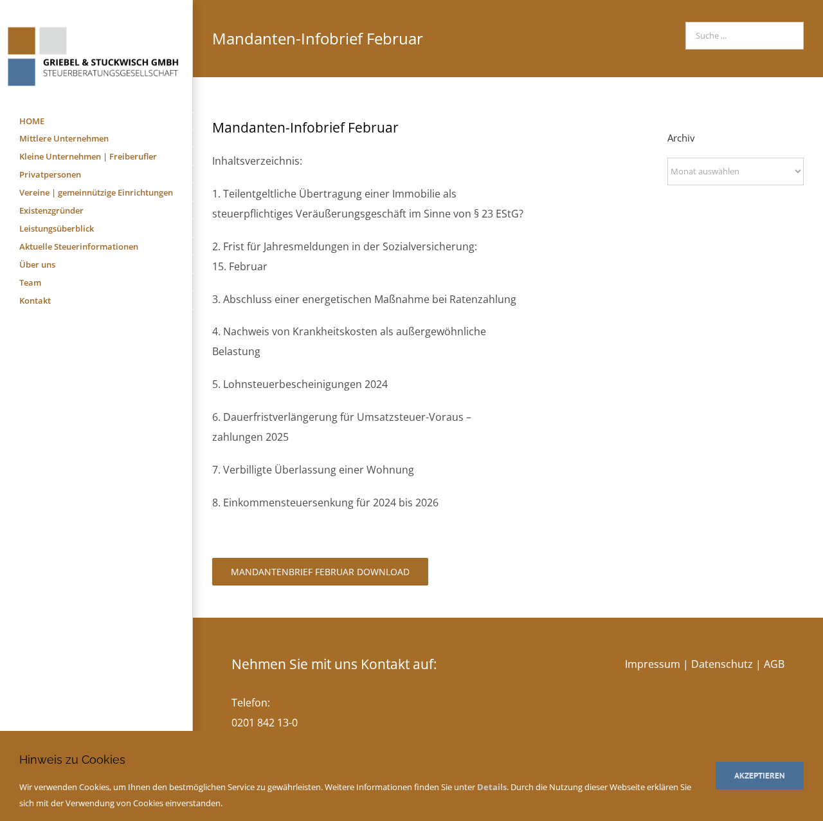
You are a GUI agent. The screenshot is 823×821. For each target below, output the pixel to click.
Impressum (652, 664)
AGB (774, 664)
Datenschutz (722, 664)
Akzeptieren (759, 775)
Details (492, 787)
